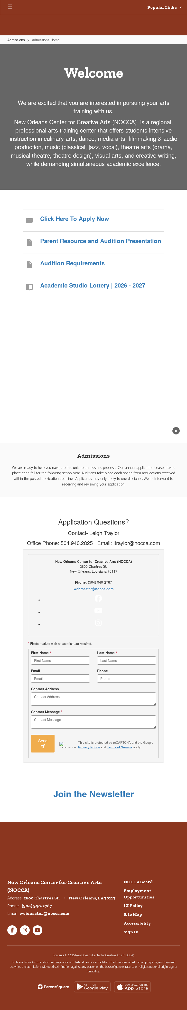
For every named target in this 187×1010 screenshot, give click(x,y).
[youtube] (98, 611)
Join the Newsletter (93, 793)
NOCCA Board (138, 882)
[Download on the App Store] (132, 986)
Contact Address (45, 688)
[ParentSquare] (53, 986)
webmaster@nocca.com (93, 588)
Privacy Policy (89, 747)
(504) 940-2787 (37, 905)
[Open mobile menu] (10, 7)
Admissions (16, 39)
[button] (164, 7)
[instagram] (98, 623)
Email (35, 670)
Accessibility (137, 923)
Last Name (107, 652)
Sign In (131, 932)
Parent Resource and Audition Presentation (100, 241)
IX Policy (133, 905)
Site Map (133, 914)
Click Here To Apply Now (74, 218)
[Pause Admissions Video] (176, 431)
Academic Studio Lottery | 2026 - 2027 (92, 285)
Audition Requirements (72, 263)
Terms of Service (119, 747)
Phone (102, 670)
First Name (41, 652)
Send (42, 740)
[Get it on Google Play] (92, 986)
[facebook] (98, 598)
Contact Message (46, 711)
